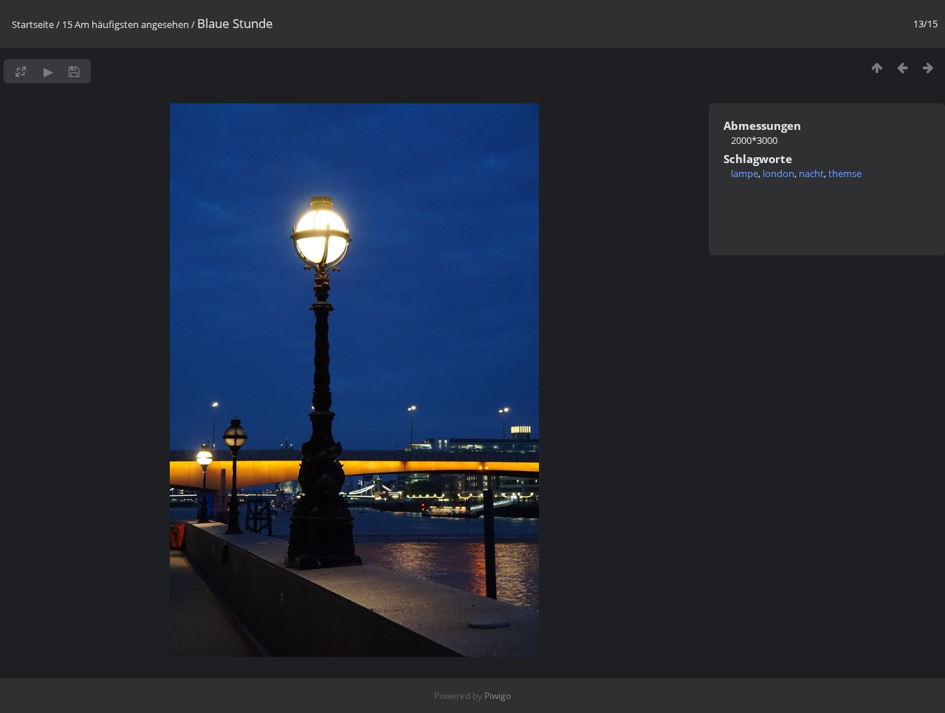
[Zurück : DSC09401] (902, 67)
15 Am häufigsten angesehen (125, 24)
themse (845, 173)
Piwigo (497, 695)
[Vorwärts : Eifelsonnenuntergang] (928, 67)
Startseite (33, 24)
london (778, 173)
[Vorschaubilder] (877, 67)
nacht (811, 173)
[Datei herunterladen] (74, 71)
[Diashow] (48, 71)
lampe (744, 173)
